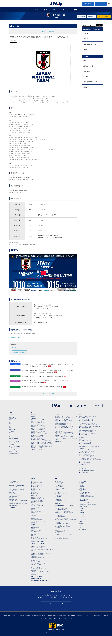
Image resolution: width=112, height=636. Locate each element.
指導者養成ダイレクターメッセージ (38, 498)
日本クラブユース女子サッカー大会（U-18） (88, 433)
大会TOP (85, 33)
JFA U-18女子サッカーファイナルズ (86, 422)
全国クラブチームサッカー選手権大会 (38, 428)
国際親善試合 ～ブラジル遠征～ (19, 352)
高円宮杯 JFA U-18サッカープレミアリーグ (63, 417)
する (55, 10)
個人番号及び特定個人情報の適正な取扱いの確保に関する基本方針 (58, 615)
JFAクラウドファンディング (37, 576)
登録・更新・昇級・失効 (36, 511)
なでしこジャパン (13, 431)
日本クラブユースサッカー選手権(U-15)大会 (64, 436)
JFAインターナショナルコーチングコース (39, 521)
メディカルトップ (34, 524)
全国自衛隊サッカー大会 (36, 432)
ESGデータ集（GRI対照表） (84, 492)
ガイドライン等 (34, 522)
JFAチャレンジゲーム (13, 488)
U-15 (10, 427)
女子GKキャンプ (58, 489)
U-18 (10, 423)
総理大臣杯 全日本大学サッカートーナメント (40, 436)
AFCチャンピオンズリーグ (36, 421)
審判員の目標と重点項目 (36, 493)
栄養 (32, 535)
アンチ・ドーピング (35, 533)
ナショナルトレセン (59, 485)
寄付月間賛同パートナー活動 (60, 527)
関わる (65, 10)
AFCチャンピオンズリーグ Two (37, 424)
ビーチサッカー (12, 447)
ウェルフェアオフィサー (36, 564)
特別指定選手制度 (58, 495)
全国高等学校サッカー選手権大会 (61, 422)
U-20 (10, 432)
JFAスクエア (12, 492)
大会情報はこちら (15, 337)
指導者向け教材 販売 (35, 508)
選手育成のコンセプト (59, 482)
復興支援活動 (57, 522)
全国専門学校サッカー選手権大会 (38, 447)
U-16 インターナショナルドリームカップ (63, 429)
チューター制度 (34, 514)
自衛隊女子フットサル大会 (84, 452)
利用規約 (28, 615)
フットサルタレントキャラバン (61, 493)
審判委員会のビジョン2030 (36, 482)
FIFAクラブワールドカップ (36, 449)
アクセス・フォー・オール (84, 497)
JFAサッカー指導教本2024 (36, 507)
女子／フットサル (13, 444)
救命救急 (33, 528)
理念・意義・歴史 (34, 509)
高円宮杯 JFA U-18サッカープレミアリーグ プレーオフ (66, 420)
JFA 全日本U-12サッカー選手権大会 (62, 443)
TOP (84, 61)
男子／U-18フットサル (14, 442)
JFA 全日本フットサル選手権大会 (85, 449)
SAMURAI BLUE (12, 418)
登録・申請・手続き (83, 489)
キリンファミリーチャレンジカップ (16, 489)
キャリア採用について (64, 618)
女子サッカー (81, 508)
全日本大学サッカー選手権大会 (37, 435)
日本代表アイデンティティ (90, 82)
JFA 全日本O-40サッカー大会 (85, 440)
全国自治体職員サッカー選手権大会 (38, 431)
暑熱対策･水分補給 (35, 527)
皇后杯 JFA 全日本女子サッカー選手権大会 (87, 416)
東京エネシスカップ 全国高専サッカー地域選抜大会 (41, 446)
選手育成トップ (58, 481)
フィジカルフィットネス (36, 516)
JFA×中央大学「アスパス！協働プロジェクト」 (64, 512)
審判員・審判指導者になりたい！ (38, 485)
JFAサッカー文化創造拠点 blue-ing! (86, 470)
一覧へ (43, 31)
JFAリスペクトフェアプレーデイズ (38, 563)
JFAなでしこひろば (13, 486)
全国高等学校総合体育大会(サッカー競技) (63, 423)
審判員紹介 (33, 488)
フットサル (81, 510)
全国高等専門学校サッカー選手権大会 (38, 445)
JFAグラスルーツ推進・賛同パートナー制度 (18, 503)
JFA (56, 478)
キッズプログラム (13, 493)
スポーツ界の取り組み (35, 561)
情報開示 (80, 490)
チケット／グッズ (82, 519)
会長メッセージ (82, 482)
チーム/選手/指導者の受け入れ (61, 537)
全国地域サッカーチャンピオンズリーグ (39, 426)
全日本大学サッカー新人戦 (36, 438)
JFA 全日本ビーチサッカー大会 (85, 466)
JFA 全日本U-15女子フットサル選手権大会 (87, 458)
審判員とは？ (33, 483)
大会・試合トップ (34, 415)
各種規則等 (81, 523)
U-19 (10, 422)
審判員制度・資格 (34, 486)
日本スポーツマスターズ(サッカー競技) (39, 433)
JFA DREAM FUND (82, 500)
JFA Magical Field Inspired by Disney (16, 485)
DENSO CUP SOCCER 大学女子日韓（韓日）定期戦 (41, 443)
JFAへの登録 (88, 3)
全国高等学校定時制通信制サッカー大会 (63, 424)
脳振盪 (32, 526)
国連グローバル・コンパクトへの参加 (62, 526)
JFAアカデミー (58, 497)
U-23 (10, 419)
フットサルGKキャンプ (59, 492)
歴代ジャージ (87, 87)
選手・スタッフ (91, 16)
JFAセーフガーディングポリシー (37, 547)
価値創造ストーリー (83, 493)
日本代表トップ (12, 415)
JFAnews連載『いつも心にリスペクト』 (39, 557)
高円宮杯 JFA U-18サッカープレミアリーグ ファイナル (66, 416)
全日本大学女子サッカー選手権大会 (86, 420)
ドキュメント (81, 514)
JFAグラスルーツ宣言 (13, 482)
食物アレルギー (34, 534)
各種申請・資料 (34, 512)
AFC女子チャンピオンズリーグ (85, 434)
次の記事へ (52, 31)
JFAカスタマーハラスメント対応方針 (99, 615)
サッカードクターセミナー (36, 530)
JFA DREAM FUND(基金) (36, 578)
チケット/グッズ (101, 3)
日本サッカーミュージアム (84, 472)
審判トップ (33, 481)
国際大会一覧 (33, 416)
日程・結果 (86, 39)
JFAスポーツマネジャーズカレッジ (62, 518)
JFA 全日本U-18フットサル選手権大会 (86, 455)
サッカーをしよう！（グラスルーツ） (17, 481)
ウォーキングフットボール (14, 490)
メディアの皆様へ (53, 618)
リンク (80, 527)
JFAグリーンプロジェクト (60, 506)
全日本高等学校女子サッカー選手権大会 (87, 429)
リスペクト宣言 (34, 545)
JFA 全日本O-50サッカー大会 (85, 442)
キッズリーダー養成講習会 (14, 495)
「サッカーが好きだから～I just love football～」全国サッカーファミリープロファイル (19, 501)
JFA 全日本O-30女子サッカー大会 (86, 417)
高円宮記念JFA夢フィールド (60, 500)
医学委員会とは (34, 540)
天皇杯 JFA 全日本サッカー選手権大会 (39, 419)
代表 (37, 10)
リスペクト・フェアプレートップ (38, 543)
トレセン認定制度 (58, 483)
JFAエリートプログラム (59, 486)
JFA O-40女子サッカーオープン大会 (86, 419)
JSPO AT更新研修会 (35, 531)
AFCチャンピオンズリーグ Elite (37, 422)
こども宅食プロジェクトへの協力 (61, 523)
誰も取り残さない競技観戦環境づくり (62, 508)
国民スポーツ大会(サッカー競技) (37, 425)
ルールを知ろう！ (82, 468)
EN (109, 4)
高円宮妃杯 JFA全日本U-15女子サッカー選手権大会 (89, 426)
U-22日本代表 (15, 347)
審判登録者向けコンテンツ (36, 489)
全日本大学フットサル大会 (84, 454)
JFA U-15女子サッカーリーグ (85, 427)
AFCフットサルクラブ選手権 (85, 462)
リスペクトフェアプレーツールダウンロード (40, 571)
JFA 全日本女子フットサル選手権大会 (86, 451)
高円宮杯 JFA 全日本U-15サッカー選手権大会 (64, 432)
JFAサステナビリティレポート (61, 525)
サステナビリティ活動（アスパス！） (86, 495)
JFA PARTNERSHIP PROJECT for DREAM (40, 580)
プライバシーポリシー (82, 615)
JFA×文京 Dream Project (83, 499)
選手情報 (85, 76)
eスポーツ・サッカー (13, 451)
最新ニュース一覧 (88, 66)
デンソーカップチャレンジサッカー (38, 439)
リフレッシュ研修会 (35, 504)
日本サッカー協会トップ (83, 481)
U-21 (10, 421)
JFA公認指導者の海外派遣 (36, 519)
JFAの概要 (81, 483)
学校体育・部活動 (13, 496)
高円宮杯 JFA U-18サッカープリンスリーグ (63, 419)
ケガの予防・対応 (34, 537)
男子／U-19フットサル (14, 441)
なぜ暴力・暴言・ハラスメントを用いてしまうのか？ (42, 552)
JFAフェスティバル (13, 499)
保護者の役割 (33, 556)
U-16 (10, 426)
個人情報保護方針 (36, 615)
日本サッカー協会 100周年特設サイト (86, 496)
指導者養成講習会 (34, 502)
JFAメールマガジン (83, 529)
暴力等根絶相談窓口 (35, 573)
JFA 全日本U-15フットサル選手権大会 (86, 456)
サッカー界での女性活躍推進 (60, 509)
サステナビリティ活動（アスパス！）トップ (64, 505)
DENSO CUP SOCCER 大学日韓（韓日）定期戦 (41, 440)
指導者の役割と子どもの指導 (37, 554)
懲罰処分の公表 (34, 574)
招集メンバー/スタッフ (89, 44)
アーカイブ (43, 618)
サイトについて (8, 615)
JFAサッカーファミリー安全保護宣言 (62, 511)
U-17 (10, 425)
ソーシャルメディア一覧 (95, 405)
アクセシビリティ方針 (18, 615)
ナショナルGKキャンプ (59, 488)
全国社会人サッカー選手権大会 (37, 429)
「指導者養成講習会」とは (36, 500)
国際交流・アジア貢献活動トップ (61, 530)
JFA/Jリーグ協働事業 (59, 502)
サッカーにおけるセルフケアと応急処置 (39, 538)
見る (46, 10)
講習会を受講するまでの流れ (37, 501)
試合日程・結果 (81, 16)
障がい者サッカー (13, 497)
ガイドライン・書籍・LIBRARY (37, 541)
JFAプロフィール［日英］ (84, 502)
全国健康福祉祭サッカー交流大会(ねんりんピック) (89, 446)
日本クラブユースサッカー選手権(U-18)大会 (64, 426)
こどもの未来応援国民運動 (60, 516)
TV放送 (85, 49)
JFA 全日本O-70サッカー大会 (85, 445)
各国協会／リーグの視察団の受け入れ (62, 538)
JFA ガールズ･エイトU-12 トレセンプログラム (64, 490)
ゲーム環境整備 (58, 496)
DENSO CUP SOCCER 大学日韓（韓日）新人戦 (41, 442)
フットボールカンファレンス (37, 505)
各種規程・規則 (82, 488)
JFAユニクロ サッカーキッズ (15, 483)
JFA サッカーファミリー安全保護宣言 (38, 546)
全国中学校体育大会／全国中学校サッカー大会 (64, 433)
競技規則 (33, 490)
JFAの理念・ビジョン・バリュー (56, 604)
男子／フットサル (13, 440)
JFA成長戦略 (81, 486)
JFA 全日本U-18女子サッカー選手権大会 (87, 423)
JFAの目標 (81, 485)
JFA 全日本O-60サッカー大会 (85, 443)
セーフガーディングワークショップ (38, 568)
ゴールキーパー (34, 515)
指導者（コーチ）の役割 (36, 497)
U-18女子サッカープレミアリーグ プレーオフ (88, 424)
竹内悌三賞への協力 (59, 515)
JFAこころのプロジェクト (60, 513)
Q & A (80, 525)
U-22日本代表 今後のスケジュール (19, 350)
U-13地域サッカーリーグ (60, 435)
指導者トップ (33, 495)
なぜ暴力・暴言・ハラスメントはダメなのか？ (40, 553)
